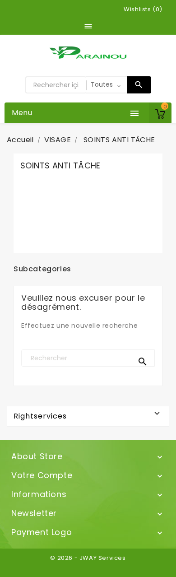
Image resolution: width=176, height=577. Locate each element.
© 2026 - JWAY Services (87, 558)
